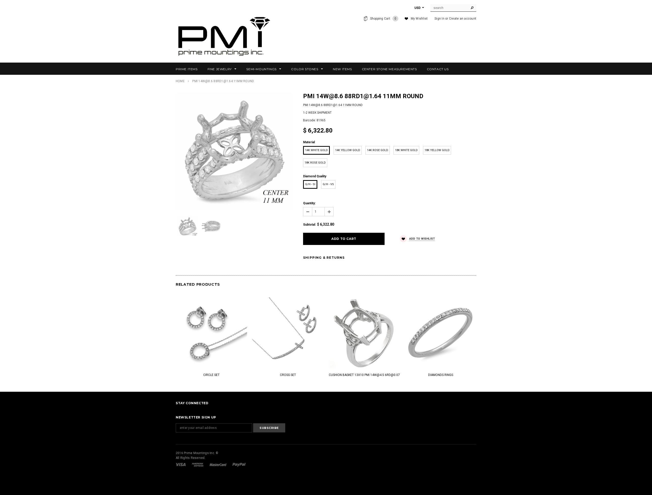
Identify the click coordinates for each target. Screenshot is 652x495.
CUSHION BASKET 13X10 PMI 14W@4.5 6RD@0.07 (364, 375)
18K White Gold (406, 150)
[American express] (198, 464)
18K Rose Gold (315, 162)
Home (180, 81)
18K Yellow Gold (437, 150)
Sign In (439, 18)
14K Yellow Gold (347, 150)
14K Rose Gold (377, 150)
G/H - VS (328, 184)
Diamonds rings (440, 375)
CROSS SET (288, 375)
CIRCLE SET (211, 375)
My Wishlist (419, 18)
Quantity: (309, 203)
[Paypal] (239, 464)
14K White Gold (316, 150)
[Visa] (181, 464)
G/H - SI (310, 184)
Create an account (462, 18)
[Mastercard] (218, 464)
